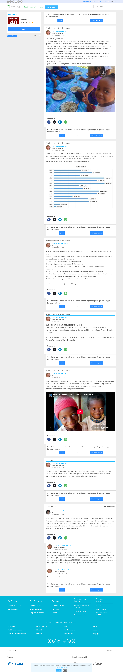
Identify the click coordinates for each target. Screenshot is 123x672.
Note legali (55, 609)
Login (60, 20)
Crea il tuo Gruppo (35, 605)
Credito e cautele (101, 609)
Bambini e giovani (69, 630)
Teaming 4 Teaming (80, 611)
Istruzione (39, 633)
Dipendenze (12, 626)
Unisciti (24, 29)
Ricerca (95, 626)
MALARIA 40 (12, 15)
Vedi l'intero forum (36, 36)
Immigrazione (68, 633)
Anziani (95, 630)
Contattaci (55, 613)
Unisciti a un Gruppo (36, 609)
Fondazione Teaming (14, 605)
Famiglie (67, 626)
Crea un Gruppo (51, 7)
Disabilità (39, 630)
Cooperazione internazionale (17, 633)
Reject (65, 670)
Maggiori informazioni (62, 667)
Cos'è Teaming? (30, 7)
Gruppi (40, 7)
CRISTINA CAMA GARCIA (60, 31)
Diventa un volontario (80, 615)
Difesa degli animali (42, 626)
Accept (58, 670)
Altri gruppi (96, 633)
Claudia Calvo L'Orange (60, 511)
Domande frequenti (58, 605)
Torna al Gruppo (11, 36)
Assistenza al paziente (15, 630)
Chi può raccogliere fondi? (38, 613)
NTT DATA (99, 605)
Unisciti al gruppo (96, 20)
